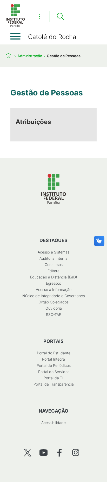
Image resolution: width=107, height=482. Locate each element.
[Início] (15, 26)
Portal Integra (53, 359)
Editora (53, 271)
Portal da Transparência (54, 384)
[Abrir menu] (15, 36)
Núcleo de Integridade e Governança (53, 296)
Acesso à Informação (53, 289)
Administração (29, 56)
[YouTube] (43, 452)
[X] (27, 452)
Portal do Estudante (53, 353)
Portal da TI (53, 378)
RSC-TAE (53, 314)
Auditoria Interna (53, 258)
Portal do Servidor (53, 371)
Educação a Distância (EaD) (53, 277)
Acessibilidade (53, 422)
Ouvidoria (53, 308)
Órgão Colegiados (53, 302)
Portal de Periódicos (54, 365)
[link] (53, 124)
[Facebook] (60, 452)
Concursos (54, 264)
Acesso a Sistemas (53, 252)
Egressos (53, 283)
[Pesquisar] (60, 17)
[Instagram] (76, 452)
